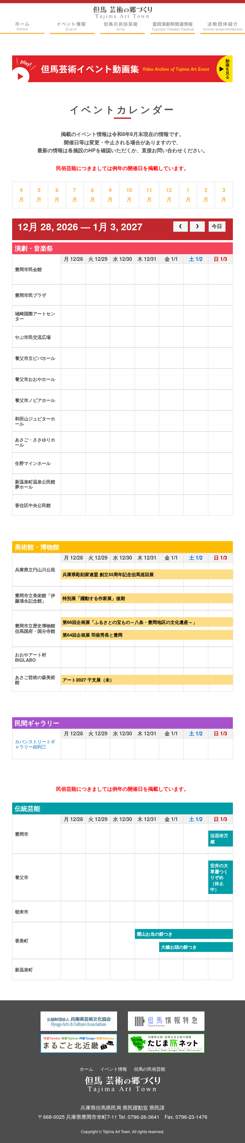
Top (227, 1128)
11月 (149, 194)
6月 (56, 194)
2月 (205, 194)
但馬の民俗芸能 (149, 1069)
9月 (110, 194)
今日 (217, 226)
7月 (74, 194)
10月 (129, 194)
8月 (92, 194)
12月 (169, 194)
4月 (21, 194)
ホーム (86, 1069)
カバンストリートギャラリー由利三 (35, 744)
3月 (223, 194)
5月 (38, 194)
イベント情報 (113, 1069)
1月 (188, 194)
